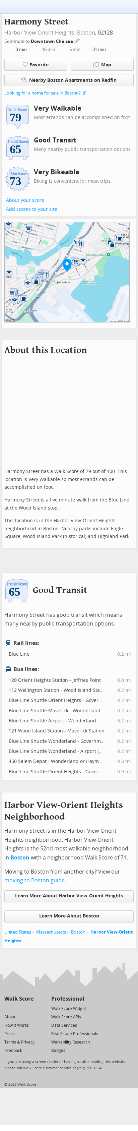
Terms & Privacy (19, 1042)
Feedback (13, 1050)
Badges (58, 1050)
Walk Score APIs (66, 1017)
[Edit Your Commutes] (77, 40)
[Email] (29, 1008)
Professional (67, 999)
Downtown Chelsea (52, 41)
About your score (25, 200)
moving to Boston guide (34, 880)
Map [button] (106, 65)
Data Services (64, 1025)
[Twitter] (8, 1008)
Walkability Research (70, 1042)
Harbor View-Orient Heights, (40, 32)
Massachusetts (51, 932)
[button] (67, 265)
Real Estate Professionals (74, 1033)
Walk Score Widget (68, 1008)
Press (9, 1033)
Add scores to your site (31, 209)
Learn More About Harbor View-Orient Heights (69, 896)
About (9, 1017)
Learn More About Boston (69, 916)
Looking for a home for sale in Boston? (42, 93)
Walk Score (18, 999)
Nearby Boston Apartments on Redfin (73, 80)
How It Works (16, 1025)
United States (17, 932)
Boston (86, 32)
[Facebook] (18, 1008)
